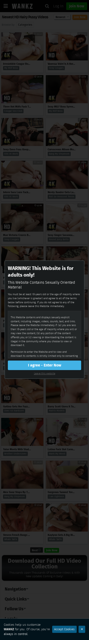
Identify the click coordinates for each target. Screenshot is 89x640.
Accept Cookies (64, 629)
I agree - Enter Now (44, 365)
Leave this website (44, 373)
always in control (16, 634)
